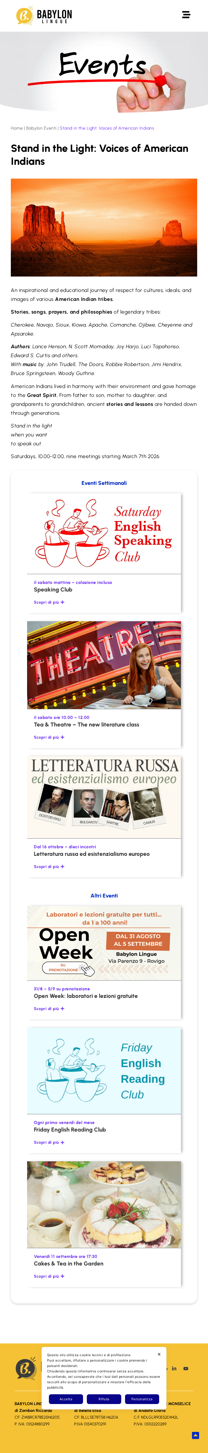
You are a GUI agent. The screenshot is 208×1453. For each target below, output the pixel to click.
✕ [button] (159, 1354)
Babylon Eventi (41, 128)
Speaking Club (53, 589)
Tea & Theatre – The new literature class (86, 724)
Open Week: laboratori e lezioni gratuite (86, 995)
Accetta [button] (66, 1399)
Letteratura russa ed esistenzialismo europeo (92, 853)
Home (17, 128)
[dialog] (104, 1378)
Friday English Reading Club (70, 1129)
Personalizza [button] (142, 1399)
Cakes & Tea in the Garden (68, 1263)
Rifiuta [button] (104, 1399)
